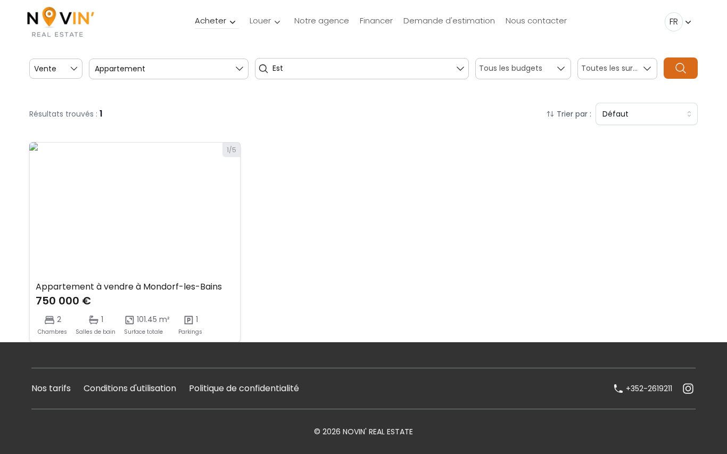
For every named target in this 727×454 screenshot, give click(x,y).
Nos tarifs (51, 388)
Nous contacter (536, 20)
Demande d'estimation (449, 20)
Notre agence (321, 20)
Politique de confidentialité (244, 388)
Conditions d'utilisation (130, 388)
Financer (376, 20)
